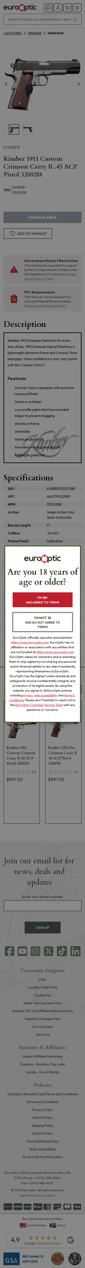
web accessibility (45, 695)
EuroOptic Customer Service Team (39, 705)
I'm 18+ (42, 599)
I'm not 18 (42, 622)
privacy (28, 695)
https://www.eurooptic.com (30, 642)
